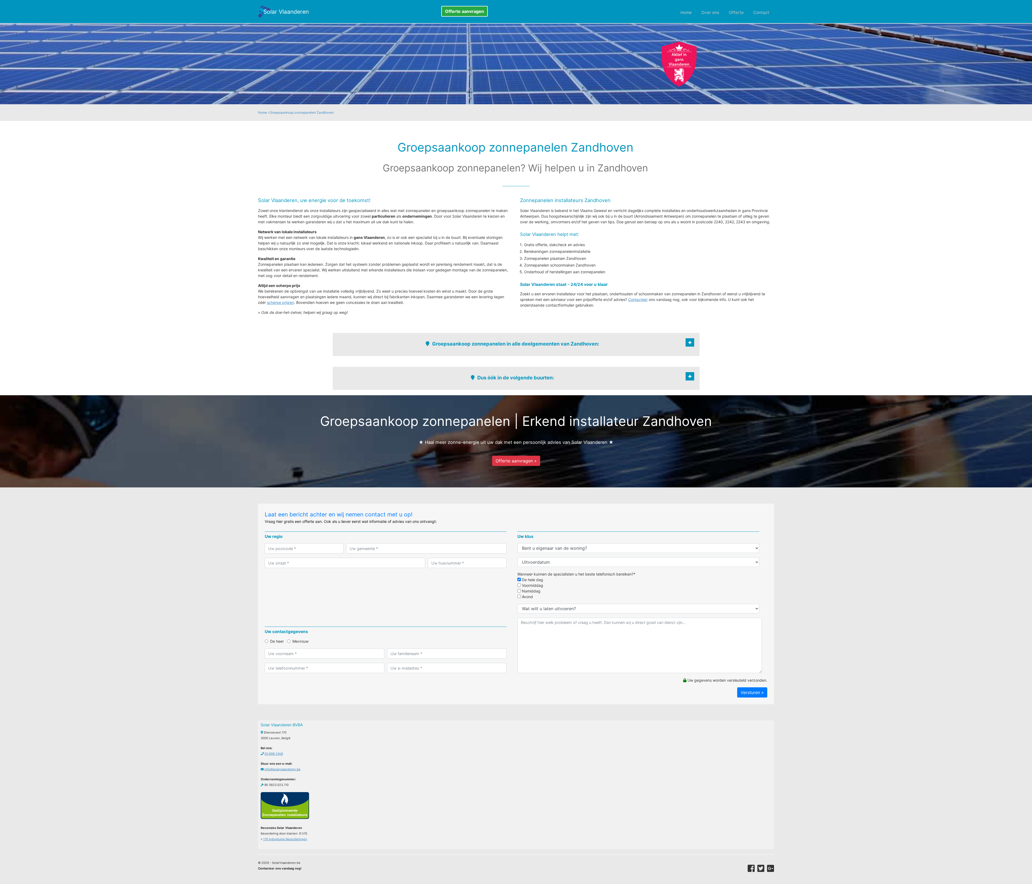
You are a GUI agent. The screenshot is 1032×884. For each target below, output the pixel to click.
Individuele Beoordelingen (285, 839)
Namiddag (530, 591)
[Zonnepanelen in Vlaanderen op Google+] (770, 868)
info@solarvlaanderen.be (282, 769)
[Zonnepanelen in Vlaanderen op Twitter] (760, 868)
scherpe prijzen (280, 302)
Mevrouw (300, 641)
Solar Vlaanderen (286, 11)
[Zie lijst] (690, 342)
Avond (527, 596)
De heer (277, 641)
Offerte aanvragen (464, 11)
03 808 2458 (273, 754)
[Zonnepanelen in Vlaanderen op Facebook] (751, 868)
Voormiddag (532, 585)
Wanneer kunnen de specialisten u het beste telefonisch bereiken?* (576, 574)
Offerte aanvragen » (516, 460)
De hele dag (532, 579)
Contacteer (638, 299)
